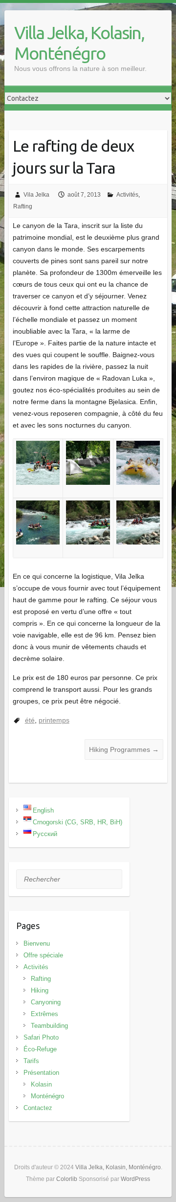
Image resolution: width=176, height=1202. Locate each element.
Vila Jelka (36, 194)
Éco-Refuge (40, 1049)
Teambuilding (49, 1025)
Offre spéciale (43, 955)
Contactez (37, 1107)
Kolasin (41, 1084)
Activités (127, 194)
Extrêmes (44, 1014)
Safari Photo (41, 1037)
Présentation (41, 1072)
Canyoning (46, 1002)
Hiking (39, 990)
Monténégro (47, 1096)
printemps (54, 720)
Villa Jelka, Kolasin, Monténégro (79, 43)
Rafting (22, 206)
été (30, 720)
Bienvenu (36, 943)
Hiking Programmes (124, 749)
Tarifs (31, 1061)
